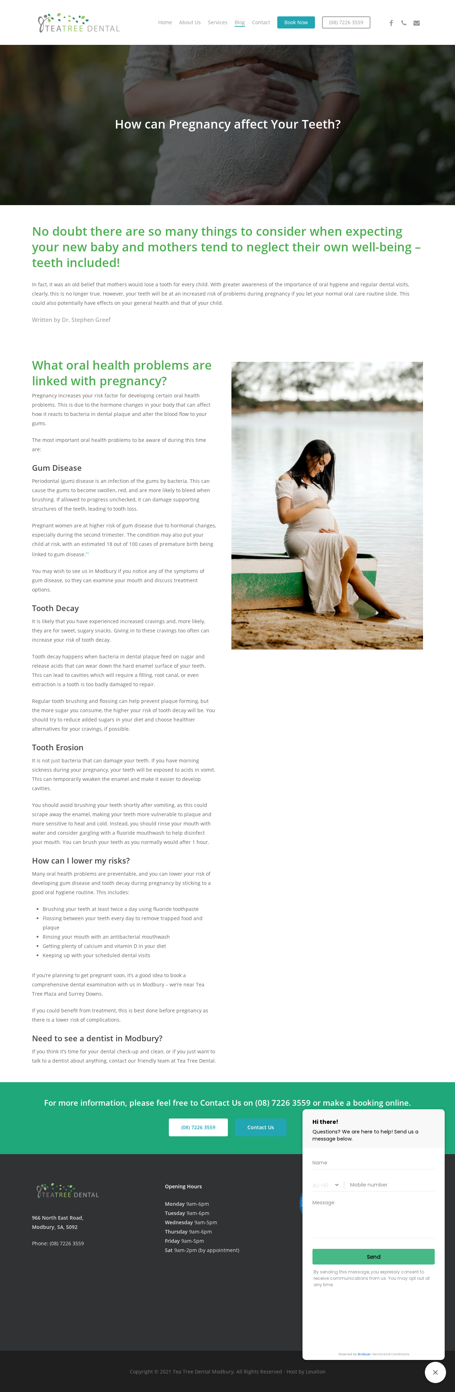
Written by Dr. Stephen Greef (71, 320)
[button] (198, 1127)
